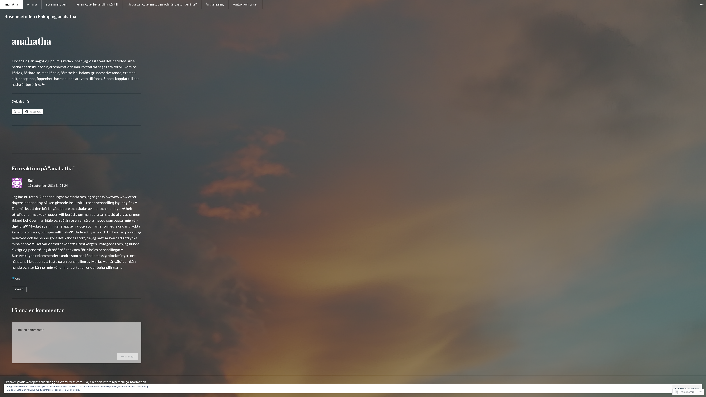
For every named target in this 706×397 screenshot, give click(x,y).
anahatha (11, 4)
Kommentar (127, 356)
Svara (19, 289)
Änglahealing (215, 4)
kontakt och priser (245, 4)
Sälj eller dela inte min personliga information (115, 382)
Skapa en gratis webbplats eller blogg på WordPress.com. (43, 382)
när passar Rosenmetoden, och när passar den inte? (162, 4)
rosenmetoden (56, 4)
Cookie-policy (73, 389)
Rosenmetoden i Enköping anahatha (40, 16)
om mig (32, 4)
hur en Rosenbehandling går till (97, 4)
